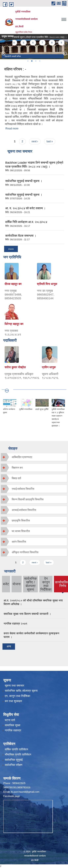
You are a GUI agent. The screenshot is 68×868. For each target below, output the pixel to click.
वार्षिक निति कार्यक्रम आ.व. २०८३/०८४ (26, 222)
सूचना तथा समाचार (14, 685)
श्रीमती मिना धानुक (47, 284)
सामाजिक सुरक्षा (12, 725)
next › (35, 141)
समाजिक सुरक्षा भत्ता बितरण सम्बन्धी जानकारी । (27, 613)
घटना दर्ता (10, 720)
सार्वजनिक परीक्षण (13, 765)
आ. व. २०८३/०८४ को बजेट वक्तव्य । (25, 208)
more (11, 249)
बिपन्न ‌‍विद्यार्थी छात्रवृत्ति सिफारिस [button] (28, 499)
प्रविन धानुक (49, 367)
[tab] (34, 457)
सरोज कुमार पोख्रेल (15, 367)
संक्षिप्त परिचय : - (15, 69)
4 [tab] (39, 61)
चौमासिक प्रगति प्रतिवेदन (18, 754)
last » (50, 141)
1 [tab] (27, 61)
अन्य (9, 646)
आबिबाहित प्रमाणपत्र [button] (22, 457)
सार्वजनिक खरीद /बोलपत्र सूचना (21, 690)
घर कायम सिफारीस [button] (21, 531)
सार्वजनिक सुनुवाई (14, 759)
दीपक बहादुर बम (13, 284)
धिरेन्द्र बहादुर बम (14, 324)
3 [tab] (35, 61)
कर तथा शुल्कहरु (13, 701)
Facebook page (11, 796)
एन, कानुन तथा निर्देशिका (17, 696)
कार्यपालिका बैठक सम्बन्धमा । (20, 235)
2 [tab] (31, 61)
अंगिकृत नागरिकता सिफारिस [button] (25, 552)
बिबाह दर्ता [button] (16, 478)
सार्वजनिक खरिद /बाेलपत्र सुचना (30, 584)
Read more (11, 128)
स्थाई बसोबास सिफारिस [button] (23, 488)
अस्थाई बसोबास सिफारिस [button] (24, 510)
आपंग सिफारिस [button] (19, 541)
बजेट (6, 584)
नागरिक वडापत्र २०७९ (15, 623)
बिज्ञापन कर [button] (17, 467)
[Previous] (3, 53)
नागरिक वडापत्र (13, 730)
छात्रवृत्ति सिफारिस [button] (21, 520)
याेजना (17, 584)
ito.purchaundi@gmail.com (25, 791)
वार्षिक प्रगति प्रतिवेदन (16, 749)
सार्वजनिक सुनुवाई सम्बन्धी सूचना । (23, 181)
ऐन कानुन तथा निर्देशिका (45, 584)
